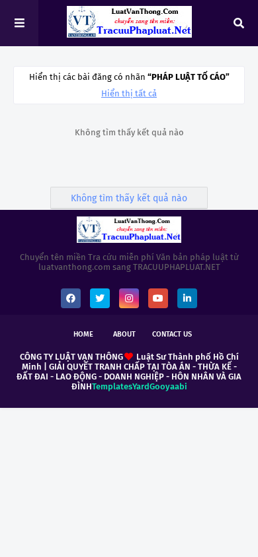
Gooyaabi (168, 386)
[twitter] (100, 298)
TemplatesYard (121, 386)
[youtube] (158, 298)
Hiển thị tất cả (129, 93)
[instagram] (129, 298)
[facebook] (71, 298)
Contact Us (172, 334)
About (124, 334)
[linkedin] (187, 298)
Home (83, 334)
